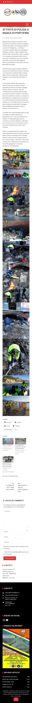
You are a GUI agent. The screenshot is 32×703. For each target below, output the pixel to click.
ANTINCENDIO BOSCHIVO (10, 677)
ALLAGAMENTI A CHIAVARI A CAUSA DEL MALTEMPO (20, 446)
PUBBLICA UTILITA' (8, 684)
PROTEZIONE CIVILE (13, 476)
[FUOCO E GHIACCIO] (8, 441)
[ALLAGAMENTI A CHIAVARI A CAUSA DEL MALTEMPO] (20, 441)
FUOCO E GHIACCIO (8, 445)
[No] (30, 696)
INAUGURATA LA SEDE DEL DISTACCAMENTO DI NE (23, 487)
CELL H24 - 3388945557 (9, 573)
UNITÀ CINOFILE (7, 687)
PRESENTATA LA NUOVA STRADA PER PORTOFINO (7, 464)
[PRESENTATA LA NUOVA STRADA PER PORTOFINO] (8, 459)
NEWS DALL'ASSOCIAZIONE (10, 679)
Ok (16, 699)
